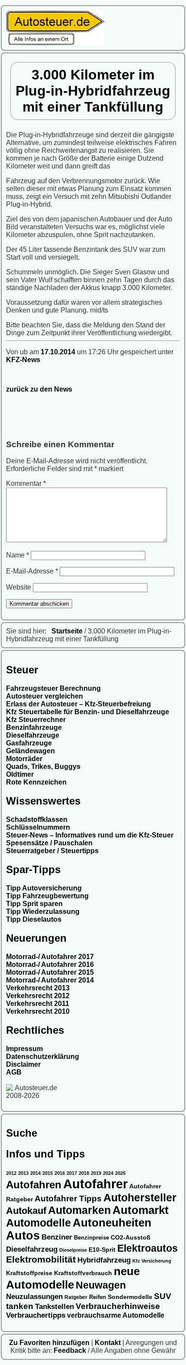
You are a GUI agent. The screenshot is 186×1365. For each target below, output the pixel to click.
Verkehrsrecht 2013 (38, 988)
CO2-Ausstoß (131, 1237)
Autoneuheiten (112, 1223)
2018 (84, 1173)
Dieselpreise (73, 1250)
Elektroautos (147, 1248)
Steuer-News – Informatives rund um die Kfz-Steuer (89, 835)
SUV (162, 1296)
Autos (23, 1235)
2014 (35, 1173)
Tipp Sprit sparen (34, 903)
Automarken (79, 1210)
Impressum (24, 1048)
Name (17, 555)
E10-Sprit (102, 1249)
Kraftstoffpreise (29, 1272)
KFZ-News (23, 359)
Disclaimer (23, 1064)
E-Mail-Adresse (32, 571)
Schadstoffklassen (36, 819)
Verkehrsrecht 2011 (37, 1003)
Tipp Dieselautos (33, 919)
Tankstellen (54, 1306)
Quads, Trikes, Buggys (43, 766)
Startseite (67, 631)
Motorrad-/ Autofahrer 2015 (50, 972)
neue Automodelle (73, 1278)
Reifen (97, 1297)
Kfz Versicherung (151, 1260)
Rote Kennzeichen (36, 782)
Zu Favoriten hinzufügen (50, 1342)
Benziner (57, 1237)
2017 (72, 1173)
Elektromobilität (41, 1259)
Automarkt (140, 1210)
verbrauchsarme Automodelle (115, 1315)
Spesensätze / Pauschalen (49, 843)
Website (18, 587)
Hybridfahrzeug (104, 1260)
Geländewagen (30, 751)
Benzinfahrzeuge (34, 727)
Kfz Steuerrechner (36, 719)
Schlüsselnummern (38, 827)
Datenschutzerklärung (42, 1056)
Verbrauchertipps (35, 1315)
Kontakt (108, 1342)
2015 (47, 1173)
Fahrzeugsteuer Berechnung (53, 688)
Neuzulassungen (34, 1296)
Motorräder (24, 758)
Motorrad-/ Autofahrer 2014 (50, 980)
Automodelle (38, 1223)
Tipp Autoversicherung (44, 888)
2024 (108, 1173)
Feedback (71, 1350)
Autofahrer (95, 1184)
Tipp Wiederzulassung (43, 911)
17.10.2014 (59, 352)
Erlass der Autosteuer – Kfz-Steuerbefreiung (78, 704)
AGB (14, 1072)
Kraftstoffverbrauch (83, 1273)
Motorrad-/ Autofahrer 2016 (50, 964)
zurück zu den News (39, 389)
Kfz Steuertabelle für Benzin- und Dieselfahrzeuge (87, 711)
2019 (96, 1173)
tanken (19, 1306)
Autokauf (26, 1210)
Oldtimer (20, 774)
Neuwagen (101, 1285)
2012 (11, 1173)
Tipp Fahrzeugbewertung (47, 896)
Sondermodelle (130, 1297)
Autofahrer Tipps (68, 1198)
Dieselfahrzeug (32, 1249)
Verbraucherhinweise (118, 1306)
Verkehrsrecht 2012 (38, 995)
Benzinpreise (91, 1238)
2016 (60, 1173)
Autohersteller (139, 1197)
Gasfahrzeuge (29, 743)
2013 (23, 1173)
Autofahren (33, 1184)
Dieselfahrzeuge (32, 735)
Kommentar (26, 483)
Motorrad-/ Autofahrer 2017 (50, 956)
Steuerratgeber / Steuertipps (52, 850)
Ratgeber (75, 1297)
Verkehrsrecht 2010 (38, 1011)
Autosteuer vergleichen (44, 696)
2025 (120, 1173)
